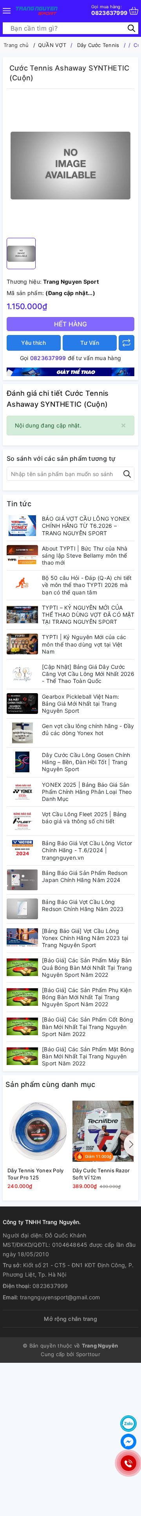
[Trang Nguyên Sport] (70, 371)
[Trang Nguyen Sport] (36, 11)
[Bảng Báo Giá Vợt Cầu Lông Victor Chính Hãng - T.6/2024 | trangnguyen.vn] (22, 850)
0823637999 (109, 10)
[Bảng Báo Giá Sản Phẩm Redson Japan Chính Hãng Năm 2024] (22, 879)
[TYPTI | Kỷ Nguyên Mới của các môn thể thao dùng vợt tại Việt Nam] (22, 644)
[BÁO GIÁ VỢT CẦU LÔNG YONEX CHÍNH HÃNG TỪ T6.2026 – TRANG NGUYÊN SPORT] (22, 525)
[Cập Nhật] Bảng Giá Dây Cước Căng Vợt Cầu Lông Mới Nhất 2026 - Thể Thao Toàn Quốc (88, 673)
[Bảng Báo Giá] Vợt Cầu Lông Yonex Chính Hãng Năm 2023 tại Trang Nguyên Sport (85, 937)
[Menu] (7, 11)
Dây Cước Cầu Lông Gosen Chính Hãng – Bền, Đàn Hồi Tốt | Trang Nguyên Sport (86, 762)
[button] (130, 1144)
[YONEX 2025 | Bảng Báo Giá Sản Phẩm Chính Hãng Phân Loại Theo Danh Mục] (22, 791)
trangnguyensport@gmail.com (60, 1297)
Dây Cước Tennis (98, 45)
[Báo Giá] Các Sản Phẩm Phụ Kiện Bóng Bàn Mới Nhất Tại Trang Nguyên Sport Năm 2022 (87, 997)
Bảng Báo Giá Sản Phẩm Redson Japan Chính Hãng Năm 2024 (84, 876)
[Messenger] (128, 1441)
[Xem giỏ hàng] (133, 10)
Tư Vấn (89, 342)
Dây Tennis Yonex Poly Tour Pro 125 (35, 1174)
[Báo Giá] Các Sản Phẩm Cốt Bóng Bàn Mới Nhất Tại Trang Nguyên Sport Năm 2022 (87, 1026)
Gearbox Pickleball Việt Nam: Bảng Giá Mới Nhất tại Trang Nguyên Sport (80, 703)
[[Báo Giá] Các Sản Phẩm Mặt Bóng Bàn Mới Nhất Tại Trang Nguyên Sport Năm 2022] (22, 1056)
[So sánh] (126, 343)
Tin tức (19, 504)
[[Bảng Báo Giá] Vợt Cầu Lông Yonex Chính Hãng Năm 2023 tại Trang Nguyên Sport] (22, 937)
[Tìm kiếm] (131, 28)
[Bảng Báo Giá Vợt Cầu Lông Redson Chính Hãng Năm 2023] (22, 908)
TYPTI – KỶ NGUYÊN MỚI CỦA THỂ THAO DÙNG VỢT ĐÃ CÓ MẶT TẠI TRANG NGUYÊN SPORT (88, 614)
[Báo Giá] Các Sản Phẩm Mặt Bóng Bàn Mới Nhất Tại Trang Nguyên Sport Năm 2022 (88, 1056)
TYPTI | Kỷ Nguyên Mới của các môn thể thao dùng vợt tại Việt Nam (84, 644)
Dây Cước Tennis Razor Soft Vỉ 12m (101, 1174)
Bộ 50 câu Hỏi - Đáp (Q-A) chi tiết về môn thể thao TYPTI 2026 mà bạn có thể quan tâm (87, 584)
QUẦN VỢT (52, 45)
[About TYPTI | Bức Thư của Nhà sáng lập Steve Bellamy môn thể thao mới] (22, 555)
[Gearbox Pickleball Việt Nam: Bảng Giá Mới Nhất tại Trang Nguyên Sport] (22, 703)
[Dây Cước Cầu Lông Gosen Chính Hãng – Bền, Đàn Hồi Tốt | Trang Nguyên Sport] (22, 762)
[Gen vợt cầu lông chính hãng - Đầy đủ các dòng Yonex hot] (22, 733)
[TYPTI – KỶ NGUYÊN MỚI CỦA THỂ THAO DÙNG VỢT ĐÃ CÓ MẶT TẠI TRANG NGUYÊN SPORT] (22, 614)
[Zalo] (128, 1423)
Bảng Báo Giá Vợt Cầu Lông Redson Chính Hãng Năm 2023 (83, 905)
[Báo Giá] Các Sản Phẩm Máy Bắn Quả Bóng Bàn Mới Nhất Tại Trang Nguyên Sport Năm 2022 (87, 967)
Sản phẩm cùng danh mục (50, 1084)
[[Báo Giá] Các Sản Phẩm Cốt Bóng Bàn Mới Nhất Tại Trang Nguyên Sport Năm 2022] (22, 1026)
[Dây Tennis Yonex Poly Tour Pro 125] (38, 1131)
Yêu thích (33, 342)
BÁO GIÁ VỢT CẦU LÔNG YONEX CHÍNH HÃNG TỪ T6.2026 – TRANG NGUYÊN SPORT (86, 525)
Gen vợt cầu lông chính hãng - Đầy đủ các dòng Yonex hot (88, 729)
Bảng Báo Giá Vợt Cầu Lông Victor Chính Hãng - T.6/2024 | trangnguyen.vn (87, 850)
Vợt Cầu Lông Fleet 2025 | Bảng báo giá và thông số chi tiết (84, 817)
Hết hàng (70, 324)
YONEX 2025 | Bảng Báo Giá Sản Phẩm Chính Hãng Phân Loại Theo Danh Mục (87, 791)
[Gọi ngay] (128, 1463)
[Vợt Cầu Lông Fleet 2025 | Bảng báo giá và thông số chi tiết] (22, 821)
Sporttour (88, 1354)
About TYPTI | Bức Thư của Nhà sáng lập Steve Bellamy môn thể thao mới (84, 555)
